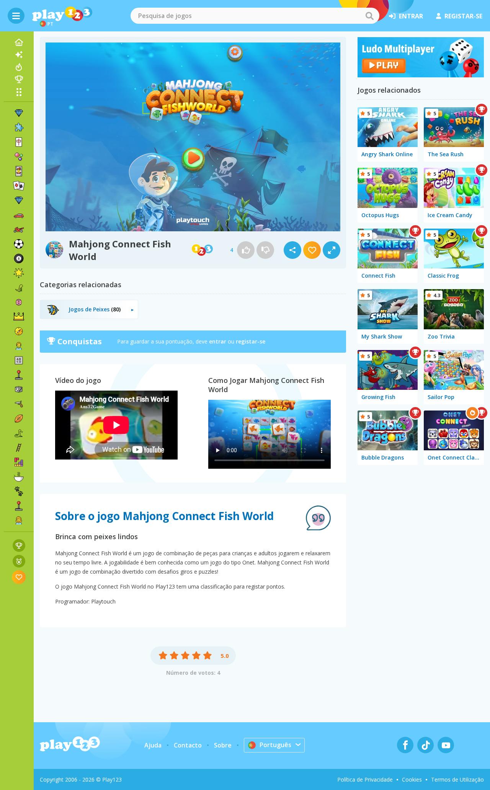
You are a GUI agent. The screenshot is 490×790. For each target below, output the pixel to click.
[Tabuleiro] (19, 389)
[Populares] (19, 67)
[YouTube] (446, 745)
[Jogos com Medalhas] (19, 561)
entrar (411, 16)
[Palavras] (19, 360)
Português (275, 745)
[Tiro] (19, 404)
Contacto (188, 745)
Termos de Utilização (457, 779)
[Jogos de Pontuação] (19, 545)
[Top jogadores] (19, 79)
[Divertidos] (19, 273)
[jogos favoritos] (19, 577)
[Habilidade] (19, 447)
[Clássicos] (19, 433)
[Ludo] (421, 75)
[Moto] (19, 229)
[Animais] (19, 491)
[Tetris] (19, 462)
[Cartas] (19, 171)
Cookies (412, 779)
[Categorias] (19, 92)
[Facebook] (405, 745)
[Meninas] (19, 520)
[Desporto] (19, 418)
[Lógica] (19, 302)
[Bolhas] (19, 156)
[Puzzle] (19, 127)
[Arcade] (19, 375)
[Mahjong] (19, 142)
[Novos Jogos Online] (19, 54)
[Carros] (19, 215)
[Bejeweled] (19, 200)
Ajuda (153, 745)
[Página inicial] (19, 42)
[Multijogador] (19, 506)
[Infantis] (19, 346)
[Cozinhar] (19, 476)
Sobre (223, 745)
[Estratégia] (19, 316)
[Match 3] (19, 113)
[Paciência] (19, 185)
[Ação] (19, 331)
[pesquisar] (369, 16)
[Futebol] (19, 244)
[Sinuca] (19, 258)
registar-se (463, 16)
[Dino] (19, 287)
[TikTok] (425, 745)
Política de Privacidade (365, 779)
